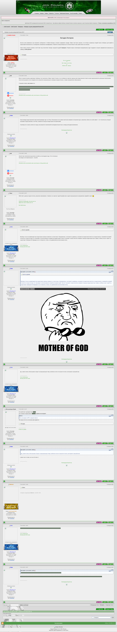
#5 (112, 193)
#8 (112, 367)
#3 (112, 115)
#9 (112, 409)
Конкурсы (102, 604)
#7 (112, 268)
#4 (112, 153)
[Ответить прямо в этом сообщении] (111, 72)
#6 (112, 226)
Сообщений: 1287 (11, 63)
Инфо (46, 13)
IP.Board (55, 629)
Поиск (80, 13)
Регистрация (66, 17)
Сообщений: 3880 (11, 254)
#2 (112, 75)
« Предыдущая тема (94, 604)
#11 (112, 484)
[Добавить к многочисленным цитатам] (105, 72)
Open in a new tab (25, 289)
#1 (112, 35)
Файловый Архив (64, 13)
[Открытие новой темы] (109, 29)
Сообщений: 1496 (10, 213)
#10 (112, 446)
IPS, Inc (64, 629)
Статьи (57, 13)
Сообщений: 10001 (11, 139)
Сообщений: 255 (11, 512)
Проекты (51, 13)
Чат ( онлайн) (74, 13)
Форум (42, 13)
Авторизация (60, 17)
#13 (112, 567)
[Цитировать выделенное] (99, 72)
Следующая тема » (109, 604)
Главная (37, 13)
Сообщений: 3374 (10, 101)
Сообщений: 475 (10, 432)
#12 (112, 525)
